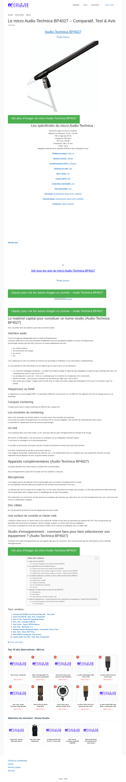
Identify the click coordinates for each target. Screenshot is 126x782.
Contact (11, 764)
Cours (85, 5)
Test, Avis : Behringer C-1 (23, 627)
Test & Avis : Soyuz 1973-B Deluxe (26, 624)
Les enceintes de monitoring (41, 585)
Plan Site (11, 771)
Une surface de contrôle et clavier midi (44, 596)
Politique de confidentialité (17, 760)
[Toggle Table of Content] (95, 558)
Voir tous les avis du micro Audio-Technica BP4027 (63, 270)
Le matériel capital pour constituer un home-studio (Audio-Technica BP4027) (53, 575)
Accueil (10, 15)
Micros (28, 15)
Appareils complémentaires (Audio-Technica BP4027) (46, 589)
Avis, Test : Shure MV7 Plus (23, 632)
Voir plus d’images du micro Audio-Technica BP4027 (44, 118)
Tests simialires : (39, 603)
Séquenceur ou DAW (38, 580)
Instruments (95, 5)
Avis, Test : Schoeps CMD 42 (24, 622)
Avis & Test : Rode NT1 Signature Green (28, 619)
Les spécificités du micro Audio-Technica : (42, 566)
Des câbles (35, 594)
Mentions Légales (14, 767)
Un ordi (34, 587)
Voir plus (68, 299)
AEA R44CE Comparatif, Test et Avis (27, 634)
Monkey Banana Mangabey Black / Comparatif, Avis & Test (35, 629)
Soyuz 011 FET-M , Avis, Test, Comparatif (29, 617)
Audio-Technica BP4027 (63, 32)
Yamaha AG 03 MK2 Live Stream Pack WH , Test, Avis (33, 614)
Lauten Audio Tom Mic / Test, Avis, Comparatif (31, 637)
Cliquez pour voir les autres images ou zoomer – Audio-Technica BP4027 (57, 292)
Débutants (76, 5)
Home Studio (109, 5)
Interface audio (37, 578)
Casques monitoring (38, 582)
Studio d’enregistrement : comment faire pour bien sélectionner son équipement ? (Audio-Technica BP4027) (63, 599)
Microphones (36, 592)
